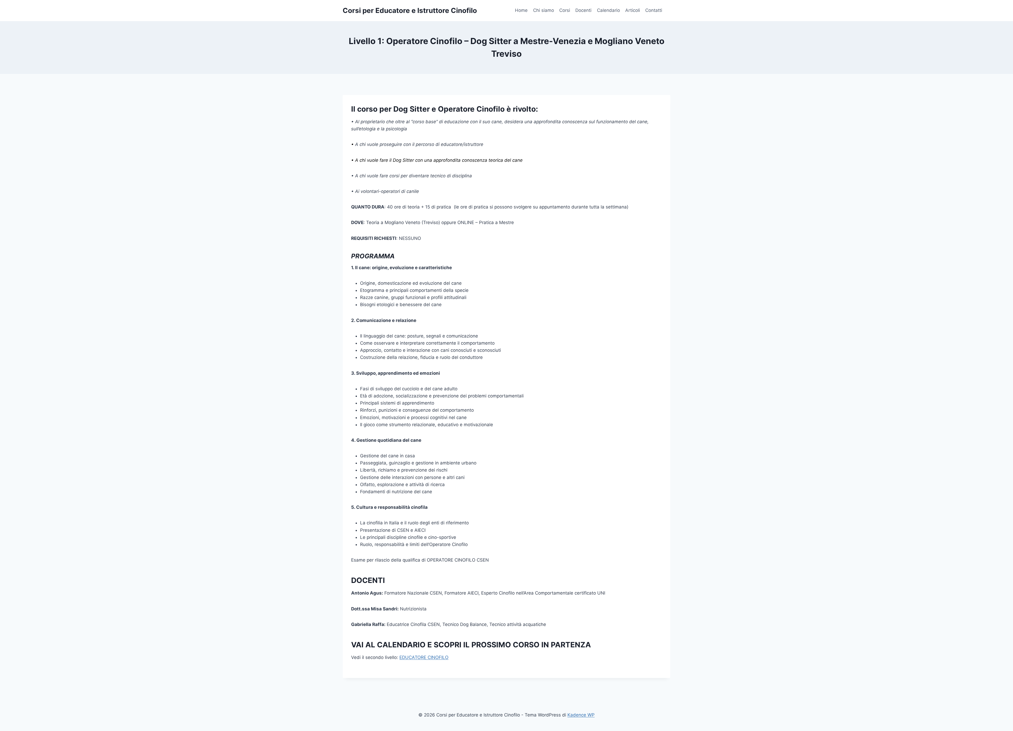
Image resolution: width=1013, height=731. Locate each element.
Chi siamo (543, 10)
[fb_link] (667, 10)
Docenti (583, 10)
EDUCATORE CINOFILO (423, 657)
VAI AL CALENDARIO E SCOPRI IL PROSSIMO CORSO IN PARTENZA (471, 644)
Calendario (608, 10)
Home (521, 10)
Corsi (564, 10)
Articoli (632, 10)
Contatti (653, 10)
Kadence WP (581, 715)
